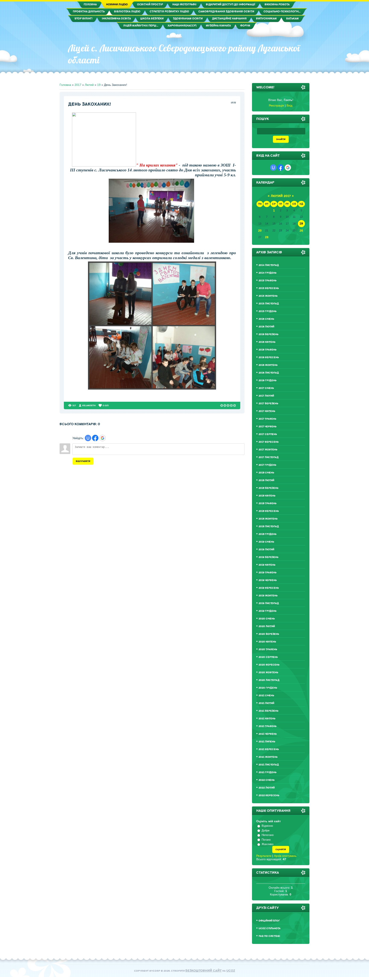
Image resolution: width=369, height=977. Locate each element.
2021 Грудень (268, 772)
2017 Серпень (268, 434)
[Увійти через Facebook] (95, 438)
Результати (263, 855)
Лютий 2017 (281, 196)
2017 (78, 84)
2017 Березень (268, 403)
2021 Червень (268, 734)
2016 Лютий (266, 326)
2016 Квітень (267, 342)
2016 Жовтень (268, 365)
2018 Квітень (267, 495)
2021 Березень (268, 711)
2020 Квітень (267, 641)
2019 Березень (268, 557)
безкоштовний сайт (203, 971)
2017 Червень (268, 426)
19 (99, 84)
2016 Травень (268, 349)
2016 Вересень (269, 357)
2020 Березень (269, 634)
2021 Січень (266, 695)
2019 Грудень (268, 611)
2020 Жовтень (268, 672)
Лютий (89, 84)
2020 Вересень (269, 664)
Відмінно (267, 825)
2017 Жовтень (268, 449)
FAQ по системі (269, 936)
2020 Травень (268, 649)
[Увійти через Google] (102, 438)
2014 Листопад (269, 265)
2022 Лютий (267, 787)
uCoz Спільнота (270, 928)
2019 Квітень (267, 565)
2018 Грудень (268, 534)
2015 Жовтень (268, 296)
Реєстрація (276, 105)
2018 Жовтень (268, 518)
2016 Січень (266, 319)
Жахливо (267, 844)
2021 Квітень (267, 718)
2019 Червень (268, 580)
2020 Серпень (268, 657)
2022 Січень (267, 780)
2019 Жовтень (268, 595)
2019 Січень (266, 541)
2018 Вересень (269, 511)
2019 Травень (268, 572)
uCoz (230, 971)
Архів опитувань (285, 855)
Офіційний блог (269, 920)
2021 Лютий (266, 703)
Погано (266, 839)
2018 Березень (268, 488)
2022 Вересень (269, 795)
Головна (65, 84)
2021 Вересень (269, 749)
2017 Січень (266, 388)
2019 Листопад (269, 603)
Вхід (289, 105)
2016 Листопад (269, 372)
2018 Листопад (269, 526)
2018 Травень (268, 503)
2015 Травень (268, 280)
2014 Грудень (268, 273)
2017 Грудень (267, 465)
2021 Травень (268, 726)
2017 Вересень (269, 442)
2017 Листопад (269, 457)
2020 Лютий (267, 626)
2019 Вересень (269, 588)
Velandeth (89, 405)
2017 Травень (267, 419)
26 (301, 230)
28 (266, 237)
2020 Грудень (268, 687)
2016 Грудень (268, 380)
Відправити (83, 461)
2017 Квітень (267, 411)
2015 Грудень (268, 311)
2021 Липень (267, 741)
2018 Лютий (266, 480)
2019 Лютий (266, 549)
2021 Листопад (269, 764)
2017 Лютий (266, 395)
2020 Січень (267, 618)
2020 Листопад (269, 680)
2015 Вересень (269, 288)
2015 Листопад (269, 303)
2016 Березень (268, 334)
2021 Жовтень (268, 757)
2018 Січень (266, 472)
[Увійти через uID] (88, 438)
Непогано (268, 835)
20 (260, 230)
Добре (265, 830)
